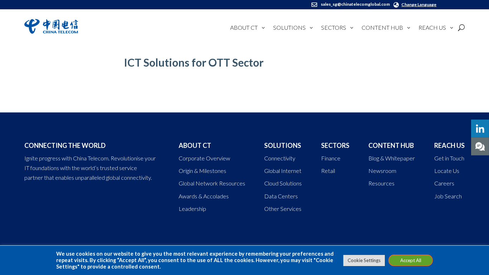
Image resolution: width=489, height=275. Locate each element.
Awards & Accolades (204, 196)
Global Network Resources (212, 183)
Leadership (192, 208)
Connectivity (279, 158)
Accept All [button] (410, 260)
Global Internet (282, 170)
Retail (328, 170)
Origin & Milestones (202, 170)
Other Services (282, 208)
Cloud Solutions (283, 183)
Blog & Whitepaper (391, 158)
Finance (330, 158)
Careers (444, 183)
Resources (381, 183)
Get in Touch (449, 158)
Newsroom (382, 170)
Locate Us (446, 170)
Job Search (448, 196)
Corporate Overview (204, 158)
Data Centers (281, 196)
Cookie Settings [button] (364, 260)
